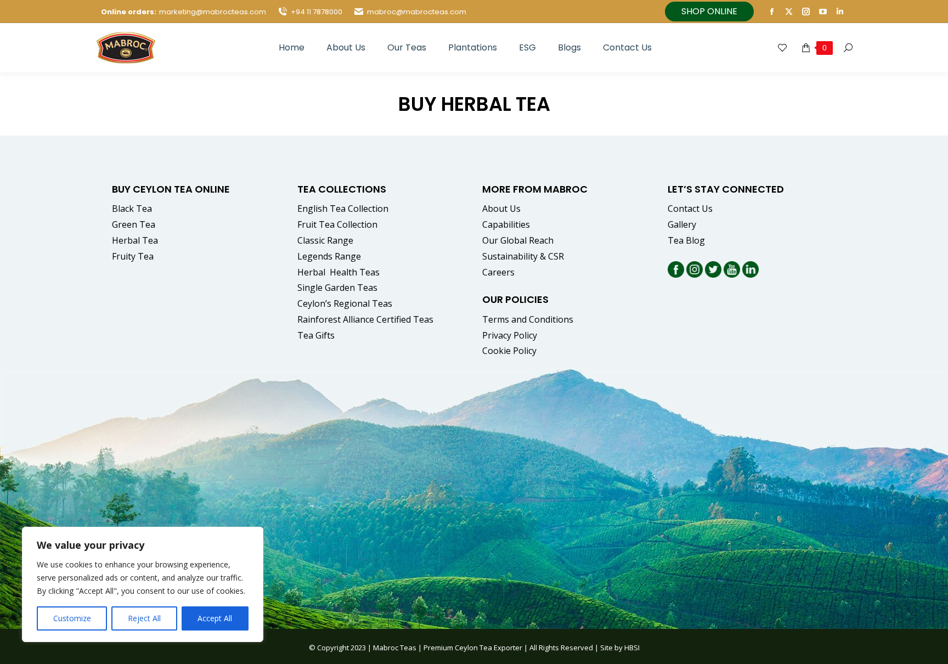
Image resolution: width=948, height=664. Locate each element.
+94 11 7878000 (316, 12)
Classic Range (325, 240)
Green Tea (133, 224)
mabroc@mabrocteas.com (416, 12)
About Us (501, 208)
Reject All (144, 618)
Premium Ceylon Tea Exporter (473, 647)
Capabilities (506, 224)
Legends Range (329, 256)
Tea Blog (686, 240)
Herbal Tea (135, 240)
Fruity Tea (133, 256)
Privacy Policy (509, 335)
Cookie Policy (509, 351)
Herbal (339, 272)
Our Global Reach (518, 240)
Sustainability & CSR (523, 256)
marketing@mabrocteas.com (212, 12)
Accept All (215, 618)
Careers (498, 272)
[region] (142, 584)
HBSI (632, 647)
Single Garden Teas (337, 288)
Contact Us (690, 208)
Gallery (682, 224)
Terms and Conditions (527, 319)
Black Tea (132, 208)
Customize (72, 618)
